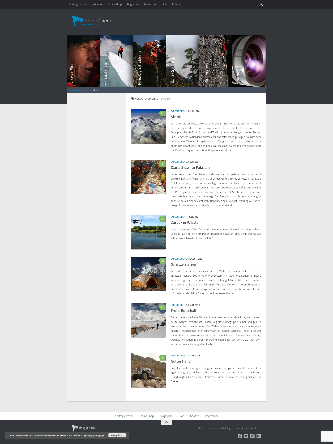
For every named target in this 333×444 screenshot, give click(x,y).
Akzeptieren (117, 435)
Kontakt (176, 4)
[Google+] (258, 436)
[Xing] (252, 436)
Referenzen (150, 4)
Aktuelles (97, 4)
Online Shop (115, 4)
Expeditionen (178, 111)
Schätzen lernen (184, 264)
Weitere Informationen (94, 435)
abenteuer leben (79, 90)
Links (164, 4)
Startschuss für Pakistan (190, 167)
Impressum (211, 416)
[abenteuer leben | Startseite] (92, 22)
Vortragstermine (78, 4)
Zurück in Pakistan (186, 222)
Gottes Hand (181, 361)
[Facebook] (239, 436)
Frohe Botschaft (183, 310)
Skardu (176, 116)
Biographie (133, 4)
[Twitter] (246, 436)
